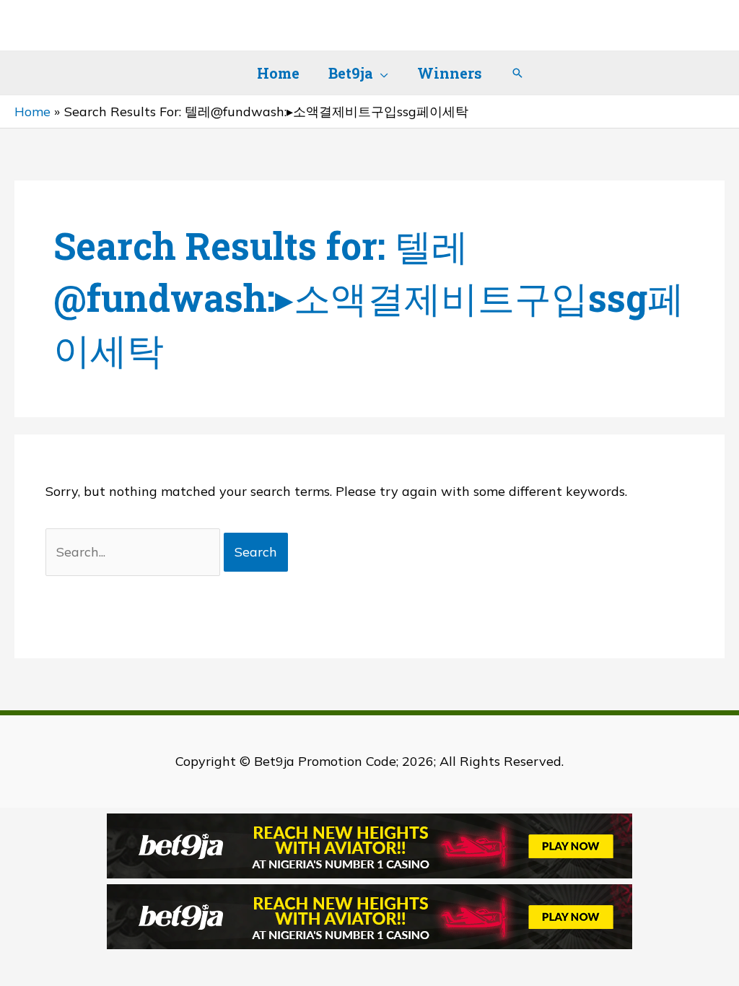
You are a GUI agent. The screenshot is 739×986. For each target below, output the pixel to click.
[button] (380, 73)
